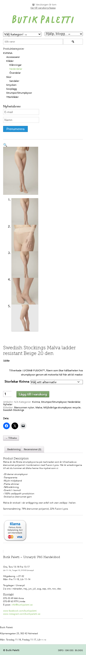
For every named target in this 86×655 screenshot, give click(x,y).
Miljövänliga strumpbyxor (57, 407)
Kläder (10, 61)
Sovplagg (11, 88)
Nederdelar (15, 68)
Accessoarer (13, 57)
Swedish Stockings (13, 410)
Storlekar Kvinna (17, 381)
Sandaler (14, 81)
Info (60, 651)
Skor (8, 77)
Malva (38, 407)
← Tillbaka (11, 438)
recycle (76, 407)
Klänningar (15, 64)
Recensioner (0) (32, 449)
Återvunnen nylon (24, 407)
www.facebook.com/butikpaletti (20, 610)
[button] (5, 145)
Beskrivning (13, 449)
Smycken (11, 84)
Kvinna (7, 53)
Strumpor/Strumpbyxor (19, 92)
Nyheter (7, 404)
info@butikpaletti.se (22, 604)
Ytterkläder (12, 97)
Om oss (69, 651)
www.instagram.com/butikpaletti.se (21, 614)
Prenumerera (15, 129)
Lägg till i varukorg (33, 394)
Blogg (79, 651)
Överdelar (15, 72)
